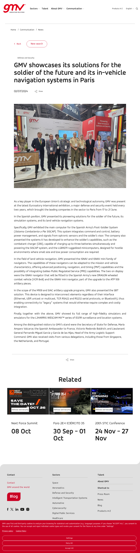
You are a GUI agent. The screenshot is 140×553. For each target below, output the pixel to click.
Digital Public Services (63, 513)
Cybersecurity (59, 508)
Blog (14, 496)
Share (41, 91)
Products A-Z (117, 9)
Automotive (58, 503)
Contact (11, 483)
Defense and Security (26, 58)
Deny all (69, 543)
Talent (45, 9)
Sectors (34, 9)
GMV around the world (18, 487)
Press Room (104, 494)
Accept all (69, 548)
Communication (74, 9)
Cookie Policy (21, 531)
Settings (69, 538)
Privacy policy (7, 531)
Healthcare (57, 518)
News (40, 30)
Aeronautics (58, 488)
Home (13, 30)
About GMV (56, 9)
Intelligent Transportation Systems (69, 498)
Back (19, 44)
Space (55, 483)
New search (37, 44)
